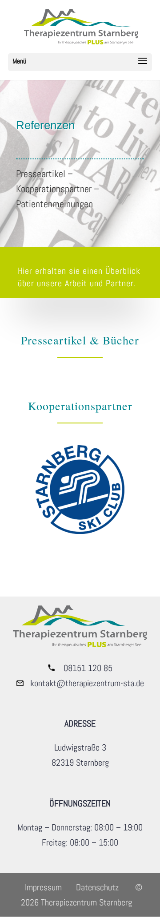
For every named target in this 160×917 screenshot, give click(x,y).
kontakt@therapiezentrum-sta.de (87, 683)
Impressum (43, 887)
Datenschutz (97, 887)
